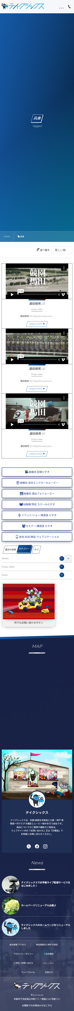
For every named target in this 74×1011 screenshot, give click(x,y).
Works (32, 558)
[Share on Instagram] (45, 847)
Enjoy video (32, 567)
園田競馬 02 (37, 369)
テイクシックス (37, 813)
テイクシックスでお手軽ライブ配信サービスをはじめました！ (45, 884)
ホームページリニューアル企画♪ (38, 905)
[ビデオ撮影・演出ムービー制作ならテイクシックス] (23, 6)
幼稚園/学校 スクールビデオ (39, 504)
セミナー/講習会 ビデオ (39, 526)
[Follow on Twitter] (28, 847)
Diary (32, 575)
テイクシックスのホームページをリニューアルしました (45, 927)
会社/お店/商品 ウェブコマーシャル (39, 536)
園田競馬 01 (37, 434)
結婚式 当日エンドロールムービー (39, 482)
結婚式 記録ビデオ (39, 472)
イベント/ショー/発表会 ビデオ (39, 515)
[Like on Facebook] (37, 847)
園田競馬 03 (37, 304)
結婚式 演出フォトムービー (39, 493)
